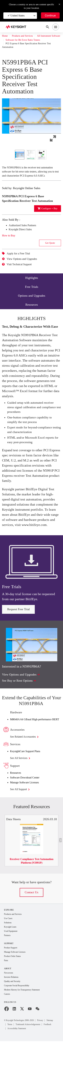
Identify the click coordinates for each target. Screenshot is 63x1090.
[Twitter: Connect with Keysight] (22, 1053)
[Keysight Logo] (17, 27)
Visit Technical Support (22, 277)
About (8, 1012)
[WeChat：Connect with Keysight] (37, 1053)
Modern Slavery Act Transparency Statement (25, 1034)
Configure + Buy (48, 221)
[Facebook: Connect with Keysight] (6, 1053)
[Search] (48, 27)
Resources (17, 815)
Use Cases (9, 961)
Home (5, 36)
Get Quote (50, 255)
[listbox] (31, 159)
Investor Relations (13, 1021)
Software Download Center (28, 820)
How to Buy (10, 248)
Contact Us (32, 934)
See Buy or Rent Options (19, 718)
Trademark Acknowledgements (23, 1073)
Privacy (48, 1065)
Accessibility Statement (19, 1077)
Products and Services (25, 36)
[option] (19, 158)
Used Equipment (12, 974)
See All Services (20, 800)
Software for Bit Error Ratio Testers (26, 44)
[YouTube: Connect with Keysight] (29, 1053)
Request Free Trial (18, 647)
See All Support (20, 831)
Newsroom (9, 1017)
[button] (31, 118)
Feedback (47, 1073)
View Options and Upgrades (25, 271)
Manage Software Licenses (27, 824)
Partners (8, 978)
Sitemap (12, 1069)
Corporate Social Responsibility (19, 1030)
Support (9, 986)
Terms (22, 1069)
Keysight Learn (11, 969)
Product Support (12, 991)
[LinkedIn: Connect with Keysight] (14, 1053)
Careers (8, 1039)
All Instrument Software (19, 40)
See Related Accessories (26, 779)
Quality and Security (14, 1025)
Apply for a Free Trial (20, 266)
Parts (6, 1004)
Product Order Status (14, 1000)
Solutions (8, 965)
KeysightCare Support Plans (28, 793)
